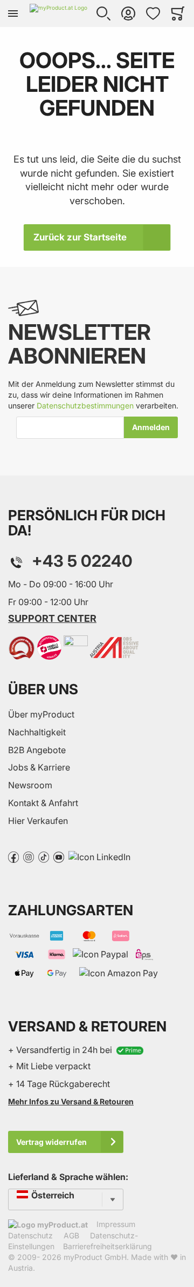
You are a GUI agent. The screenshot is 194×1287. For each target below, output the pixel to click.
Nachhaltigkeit (37, 732)
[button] (103, 13)
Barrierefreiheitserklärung (107, 1246)
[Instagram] (28, 856)
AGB (71, 1235)
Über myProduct (41, 714)
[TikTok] (43, 856)
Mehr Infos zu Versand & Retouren (71, 1101)
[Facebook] (13, 856)
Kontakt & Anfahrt (43, 802)
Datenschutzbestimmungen (85, 405)
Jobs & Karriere (39, 767)
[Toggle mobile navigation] (13, 13)
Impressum (115, 1224)
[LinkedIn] (99, 856)
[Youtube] (58, 856)
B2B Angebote (37, 750)
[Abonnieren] (151, 427)
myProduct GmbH (95, 1257)
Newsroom (30, 785)
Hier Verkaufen (38, 820)
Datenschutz (30, 1235)
